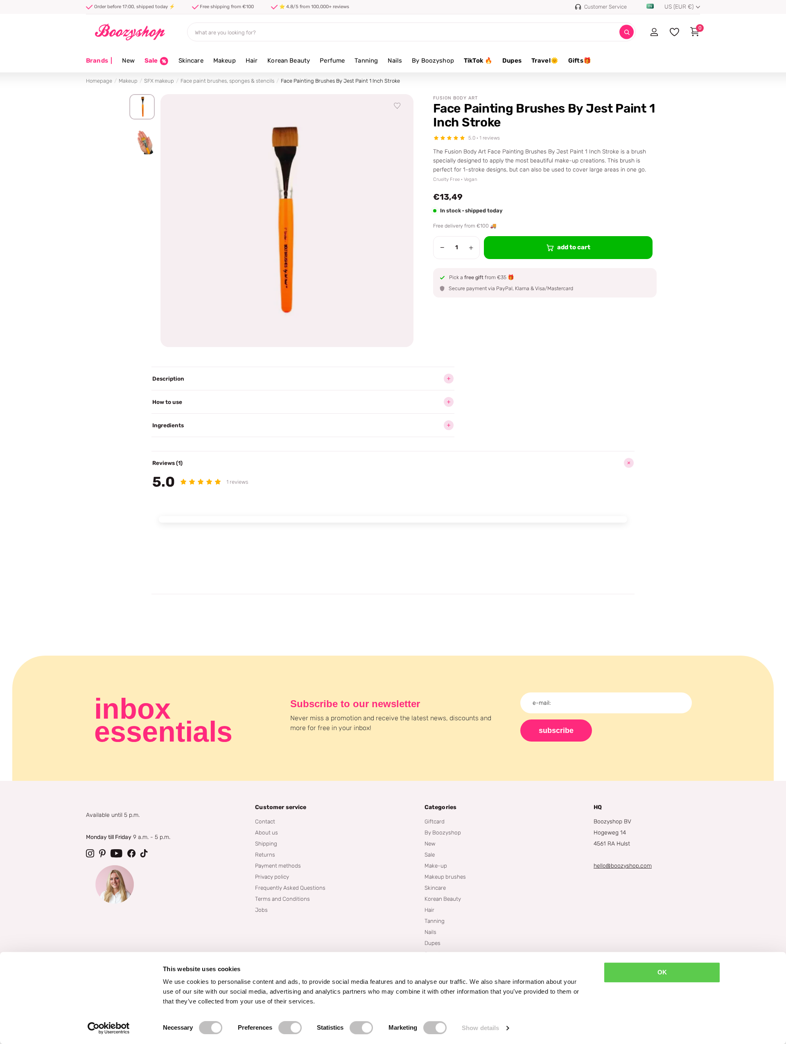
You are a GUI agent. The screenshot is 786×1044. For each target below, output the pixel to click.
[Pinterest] (102, 853)
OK (662, 972)
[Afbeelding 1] (142, 107)
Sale (430, 854)
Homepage (99, 81)
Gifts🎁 (579, 60)
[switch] (290, 1027)
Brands (99, 60)
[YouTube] (116, 853)
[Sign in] (654, 32)
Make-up (436, 865)
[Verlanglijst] (397, 106)
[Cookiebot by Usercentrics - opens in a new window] (109, 1028)
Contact (265, 821)
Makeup (224, 60)
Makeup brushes (445, 876)
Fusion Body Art (455, 98)
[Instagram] (90, 853)
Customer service (280, 807)
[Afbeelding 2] (142, 142)
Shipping (266, 843)
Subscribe (556, 730)
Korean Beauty (288, 60)
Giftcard (435, 821)
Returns (265, 854)
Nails (395, 60)
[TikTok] (144, 853)
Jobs (261, 909)
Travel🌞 (544, 60)
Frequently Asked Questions (290, 887)
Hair (252, 60)
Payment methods (278, 865)
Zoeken (626, 32)
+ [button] (471, 247)
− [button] (442, 247)
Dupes (512, 60)
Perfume (332, 60)
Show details (480, 1027)
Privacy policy (272, 876)
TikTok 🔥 (478, 60)
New (128, 60)
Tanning (366, 60)
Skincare (190, 60)
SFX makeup (159, 81)
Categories (440, 807)
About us (266, 832)
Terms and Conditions (282, 898)
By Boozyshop (433, 60)
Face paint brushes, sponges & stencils (227, 81)
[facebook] (131, 853)
